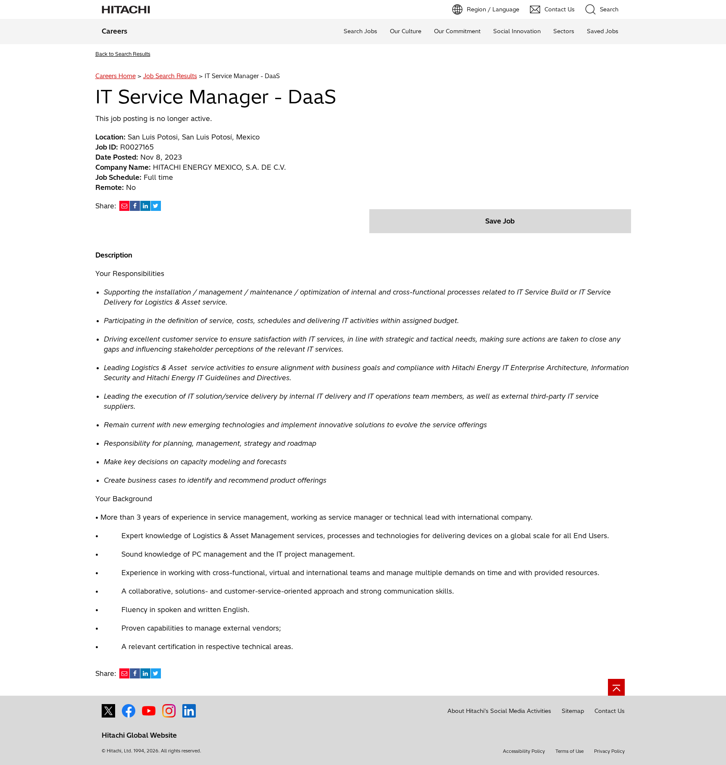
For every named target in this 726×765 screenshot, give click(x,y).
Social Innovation (517, 31)
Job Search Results (170, 76)
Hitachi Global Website (139, 735)
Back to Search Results (122, 54)
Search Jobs (360, 31)
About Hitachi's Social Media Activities (499, 710)
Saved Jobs (602, 31)
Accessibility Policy (524, 751)
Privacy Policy (609, 751)
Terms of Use (569, 751)
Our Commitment (457, 31)
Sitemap (573, 710)
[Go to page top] (616, 687)
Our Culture (405, 31)
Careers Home (115, 76)
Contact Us (609, 710)
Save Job (500, 221)
